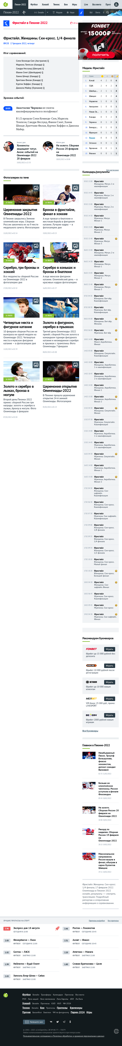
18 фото (48, 315)
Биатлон (47, 1012)
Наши (72, 12)
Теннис (56, 4)
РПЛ (24, 999)
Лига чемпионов (47, 999)
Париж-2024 (78, 1012)
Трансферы (46, 994)
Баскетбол (37, 1012)
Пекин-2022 (20, 4)
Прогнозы (110, 4)
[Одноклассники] (70, 1022)
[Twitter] (57, 1022)
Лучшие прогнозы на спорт (16, 920)
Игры (74, 4)
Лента (97, 12)
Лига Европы (62, 999)
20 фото (48, 202)
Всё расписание (112, 170)
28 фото (9, 260)
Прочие (26, 1012)
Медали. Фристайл (93, 68)
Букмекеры (76, 1007)
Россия (92, 137)
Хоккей (45, 4)
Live (86, 4)
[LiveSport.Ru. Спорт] (5, 996)
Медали (59, 12)
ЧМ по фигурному (61, 1012)
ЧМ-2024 (67, 1003)
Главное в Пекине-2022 (96, 745)
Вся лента (96, 4)
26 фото (48, 260)
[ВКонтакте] (51, 1022)
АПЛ (72, 999)
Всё (91, 12)
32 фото (9, 315)
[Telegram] (64, 1022)
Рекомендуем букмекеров (97, 638)
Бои (66, 4)
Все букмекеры (90, 731)
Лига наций (33, 999)
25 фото (9, 202)
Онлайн (41, 12)
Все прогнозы (113, 920)
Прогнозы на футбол (97, 920)
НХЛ (59, 1003)
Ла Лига (79, 999)
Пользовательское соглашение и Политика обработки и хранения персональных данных (63, 1036)
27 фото (48, 379)
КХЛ (53, 1003)
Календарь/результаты (96, 172)
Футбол (33, 4)
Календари (58, 994)
